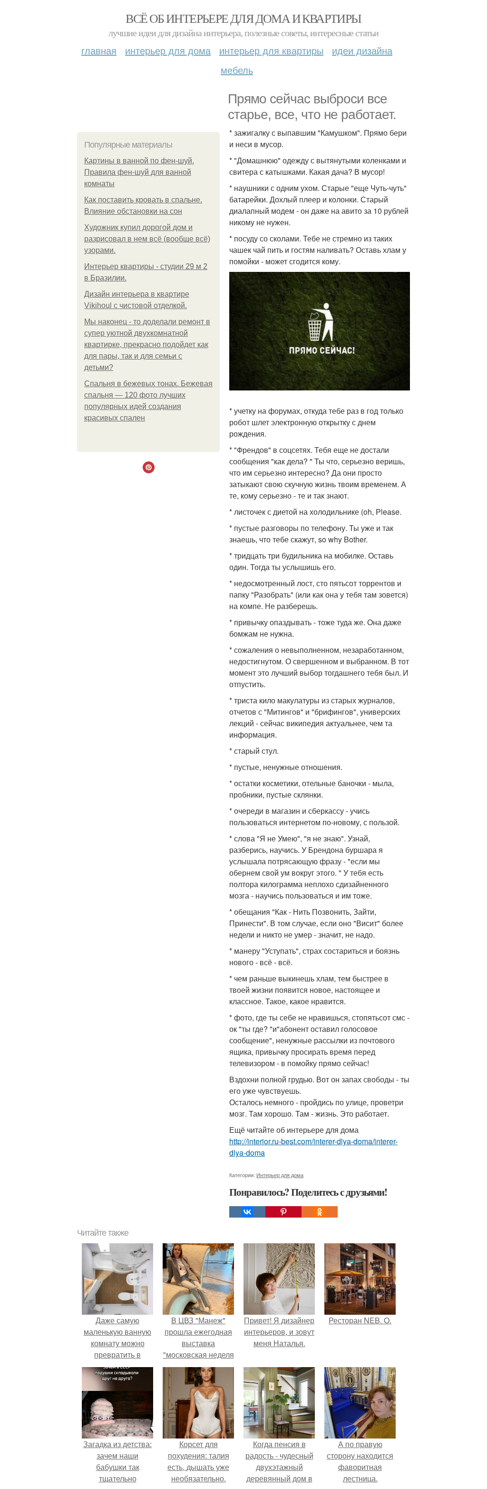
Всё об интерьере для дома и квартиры (243, 18)
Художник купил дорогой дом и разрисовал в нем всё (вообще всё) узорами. (147, 238)
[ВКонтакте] (247, 1212)
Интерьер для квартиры (271, 50)
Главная (99, 50)
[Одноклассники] (320, 1212)
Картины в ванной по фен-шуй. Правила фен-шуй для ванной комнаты (139, 172)
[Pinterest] (283, 1212)
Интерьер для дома (168, 50)
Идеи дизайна (362, 50)
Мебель (237, 70)
